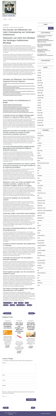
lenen (38, 237)
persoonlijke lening (41, 255)
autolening (39, 143)
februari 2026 (40, 82)
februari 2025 (40, 112)
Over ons (5, 19)
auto (38, 140)
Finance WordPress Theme (10, 412)
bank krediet (39, 150)
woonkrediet (39, 282)
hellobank (39, 190)
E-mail (3, 380)
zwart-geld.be (8, 16)
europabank (39, 175)
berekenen (39, 168)
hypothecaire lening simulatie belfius (44, 210)
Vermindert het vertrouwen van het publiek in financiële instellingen (16, 109)
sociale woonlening (41, 262)
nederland (39, 252)
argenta (38, 138)
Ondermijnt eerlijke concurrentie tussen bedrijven (12, 105)
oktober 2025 (39, 92)
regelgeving (21, 302)
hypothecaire (39, 205)
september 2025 (40, 95)
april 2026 (39, 77)
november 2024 (40, 120)
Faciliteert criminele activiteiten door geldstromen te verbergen (15, 108)
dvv (38, 173)
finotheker (39, 180)
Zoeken (45, 24)
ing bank (39, 225)
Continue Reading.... (8, 346)
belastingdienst (40, 158)
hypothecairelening (41, 212)
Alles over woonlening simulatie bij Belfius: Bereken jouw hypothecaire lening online (44, 45)
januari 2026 (39, 85)
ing (38, 222)
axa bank (39, 145)
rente (38, 257)
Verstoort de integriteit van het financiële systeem (12, 104)
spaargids (39, 265)
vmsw (38, 275)
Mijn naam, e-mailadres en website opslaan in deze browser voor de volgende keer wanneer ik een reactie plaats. (18, 392)
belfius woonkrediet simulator (43, 163)
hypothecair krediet (41, 200)
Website (4, 385)
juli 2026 (39, 70)
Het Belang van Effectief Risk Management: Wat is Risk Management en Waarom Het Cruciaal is (45, 40)
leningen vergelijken (41, 250)
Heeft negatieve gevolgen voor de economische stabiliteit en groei (16, 111)
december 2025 (40, 87)
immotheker (39, 220)
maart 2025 (39, 110)
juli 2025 (39, 100)
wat (38, 277)
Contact (10, 19)
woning (38, 280)
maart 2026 (39, 80)
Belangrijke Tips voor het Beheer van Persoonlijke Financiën (31, 326)
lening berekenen (40, 242)
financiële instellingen (8, 302)
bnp (38, 170)
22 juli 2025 (6, 27)
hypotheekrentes (40, 217)
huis (38, 195)
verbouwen (12, 305)
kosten (38, 232)
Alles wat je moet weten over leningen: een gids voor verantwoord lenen (19, 328)
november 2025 (40, 90)
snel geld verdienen (41, 260)
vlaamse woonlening (41, 272)
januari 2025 (39, 115)
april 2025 (39, 107)
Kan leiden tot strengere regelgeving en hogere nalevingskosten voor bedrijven (18, 112)
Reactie (4, 362)
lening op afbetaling (41, 245)
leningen (39, 247)
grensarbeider (40, 185)
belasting (39, 155)
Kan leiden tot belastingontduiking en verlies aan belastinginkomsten (16, 107)
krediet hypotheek (41, 235)
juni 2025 (39, 102)
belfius (38, 160)
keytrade (39, 230)
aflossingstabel (40, 135)
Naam (3, 375)
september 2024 (40, 125)
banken (38, 153)
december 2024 (40, 117)
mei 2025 (39, 105)
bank (38, 148)
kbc (38, 227)
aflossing (39, 133)
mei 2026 (39, 75)
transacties (6, 305)
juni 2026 (39, 72)
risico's (26, 302)
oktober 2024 (39, 122)
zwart (38, 285)
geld (15, 302)
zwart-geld (12, 27)
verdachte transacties (21, 305)
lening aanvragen (40, 240)
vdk (38, 270)
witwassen (29, 305)
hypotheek (39, 215)
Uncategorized (6, 24)
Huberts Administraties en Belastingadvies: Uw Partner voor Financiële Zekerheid (43, 50)
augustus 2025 (40, 97)
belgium (39, 165)
